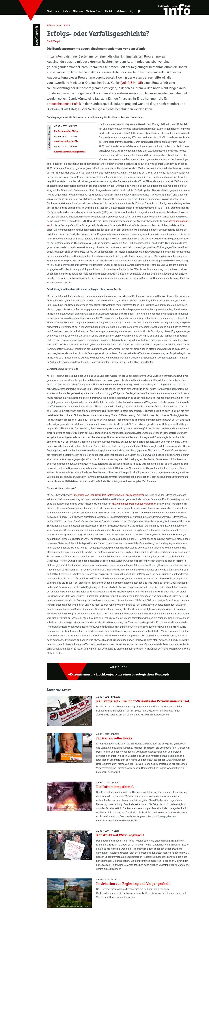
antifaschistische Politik (64, 104)
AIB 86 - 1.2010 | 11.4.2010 (58, 25)
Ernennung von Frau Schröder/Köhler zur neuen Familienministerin (109, 495)
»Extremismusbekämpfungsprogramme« (134, 503)
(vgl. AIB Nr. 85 (131, 83)
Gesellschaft (36, 35)
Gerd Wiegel (53, 41)
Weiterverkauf (93, 11)
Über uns (78, 11)
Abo (57, 11)
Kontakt (109, 11)
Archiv (66, 11)
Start (49, 11)
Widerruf (121, 11)
